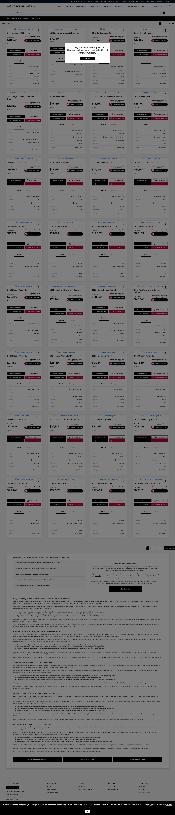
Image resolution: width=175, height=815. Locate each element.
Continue (87, 58)
